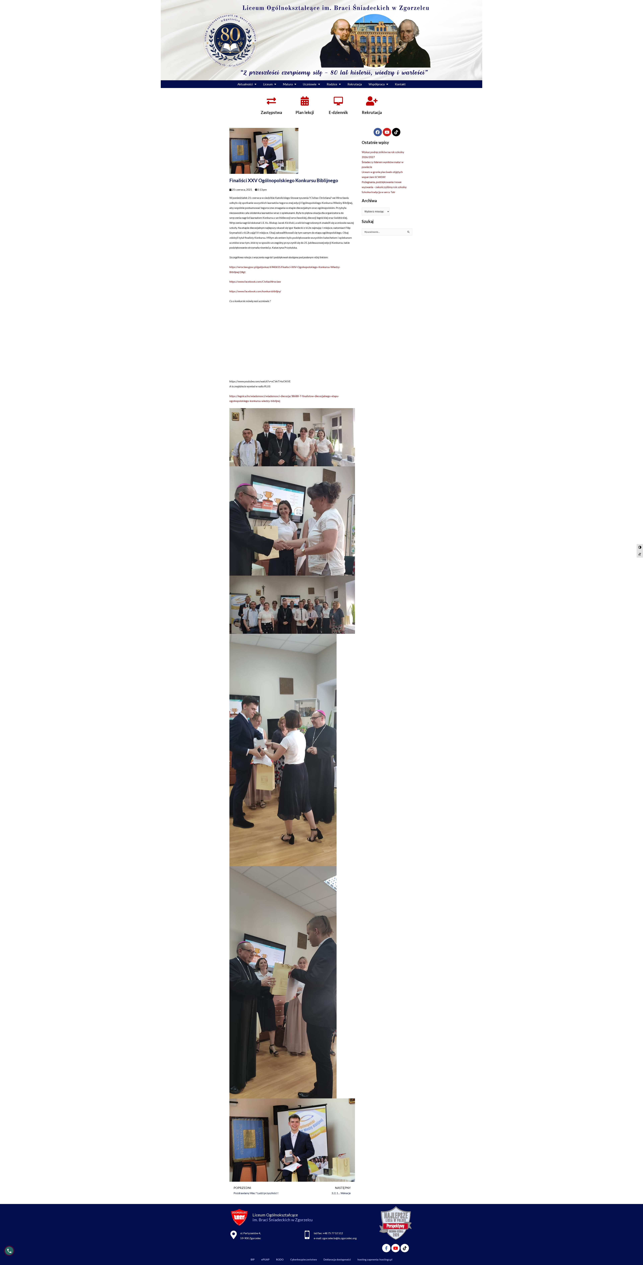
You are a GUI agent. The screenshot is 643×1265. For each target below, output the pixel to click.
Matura (288, 84)
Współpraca (377, 84)
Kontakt (400, 84)
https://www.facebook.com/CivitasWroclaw (255, 281)
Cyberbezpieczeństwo (303, 1259)
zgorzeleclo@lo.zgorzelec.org (339, 1238)
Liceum (268, 84)
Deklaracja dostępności (337, 1259)
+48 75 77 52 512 (333, 1233)
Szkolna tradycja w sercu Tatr (378, 192)
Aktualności (245, 84)
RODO (279, 1259)
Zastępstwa (271, 112)
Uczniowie (309, 84)
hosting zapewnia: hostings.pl (375, 1259)
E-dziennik (338, 112)
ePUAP (265, 1259)
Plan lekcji (305, 112)
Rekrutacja (354, 84)
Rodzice (332, 84)
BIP (253, 1259)
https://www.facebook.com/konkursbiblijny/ (255, 291)
